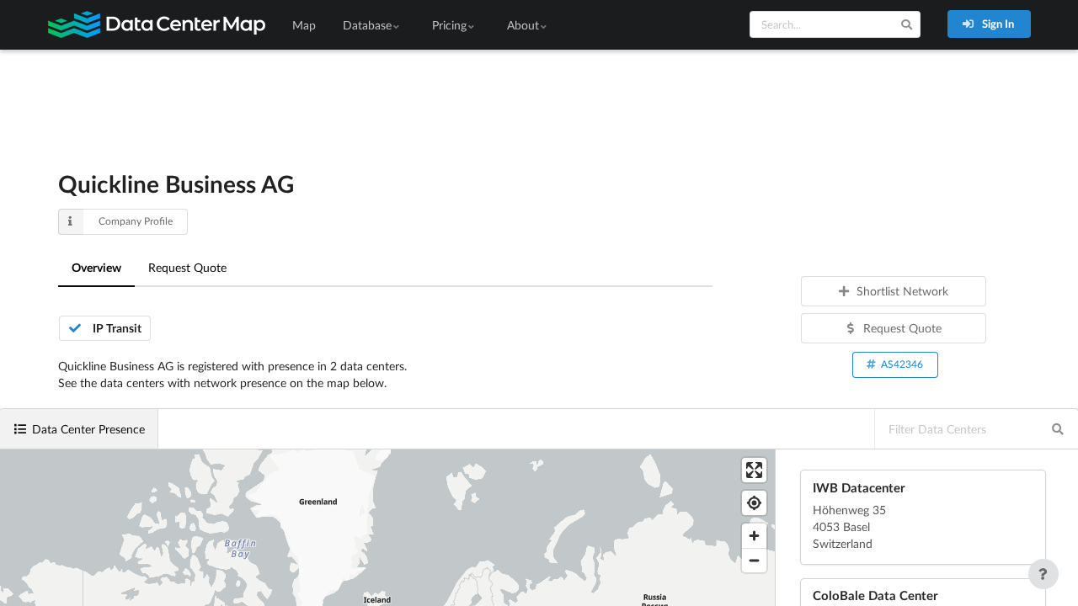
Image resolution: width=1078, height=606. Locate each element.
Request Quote (187, 267)
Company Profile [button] (136, 221)
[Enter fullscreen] (754, 470)
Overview (96, 267)
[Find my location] (754, 503)
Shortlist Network (902, 291)
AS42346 (902, 364)
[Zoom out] (754, 560)
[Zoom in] (754, 536)
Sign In (996, 23)
